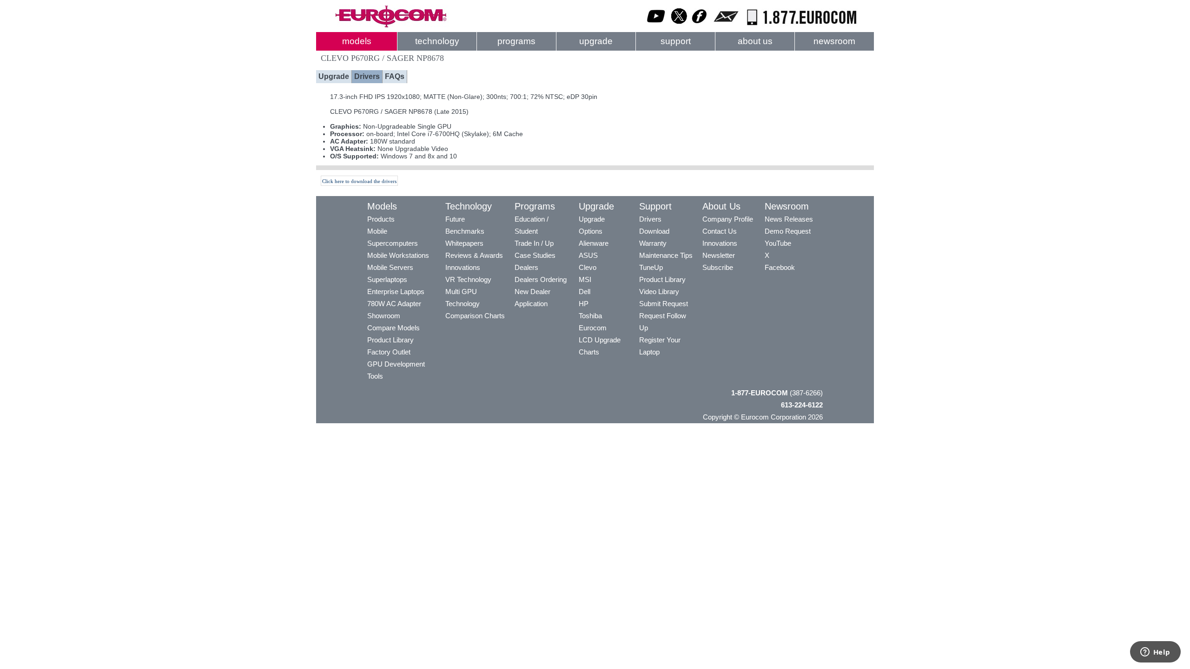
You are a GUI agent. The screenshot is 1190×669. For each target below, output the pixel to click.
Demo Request (788, 231)
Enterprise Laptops (395, 291)
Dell (584, 291)
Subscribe (717, 267)
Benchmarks (464, 231)
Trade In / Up (534, 243)
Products (381, 219)
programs (516, 41)
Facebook (780, 267)
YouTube (778, 243)
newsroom (834, 41)
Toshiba (590, 316)
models (356, 41)
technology (437, 41)
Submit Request (663, 304)
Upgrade (333, 76)
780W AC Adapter (394, 304)
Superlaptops (387, 279)
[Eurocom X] (679, 25)
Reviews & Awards (474, 255)
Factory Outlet (388, 352)
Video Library (659, 291)
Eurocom (593, 328)
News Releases (789, 219)
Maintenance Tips (666, 255)
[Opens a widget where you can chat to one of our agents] (1155, 652)
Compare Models (393, 328)
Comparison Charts (475, 316)
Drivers (367, 76)
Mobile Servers (390, 267)
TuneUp (651, 267)
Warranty (653, 243)
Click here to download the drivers (359, 181)
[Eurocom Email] (726, 25)
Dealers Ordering (541, 279)
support (676, 41)
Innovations (462, 267)
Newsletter (718, 255)
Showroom (383, 316)
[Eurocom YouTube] (656, 25)
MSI (585, 279)
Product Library (390, 340)
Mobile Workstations (398, 255)
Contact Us (719, 231)
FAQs (394, 76)
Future (455, 219)
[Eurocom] (390, 25)
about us (755, 41)
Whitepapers (464, 243)
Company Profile (727, 219)
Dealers (526, 267)
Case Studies (535, 255)
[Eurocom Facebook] (699, 25)
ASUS (588, 255)
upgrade (596, 41)
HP (583, 304)
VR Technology (468, 279)
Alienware (593, 243)
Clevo (587, 267)
